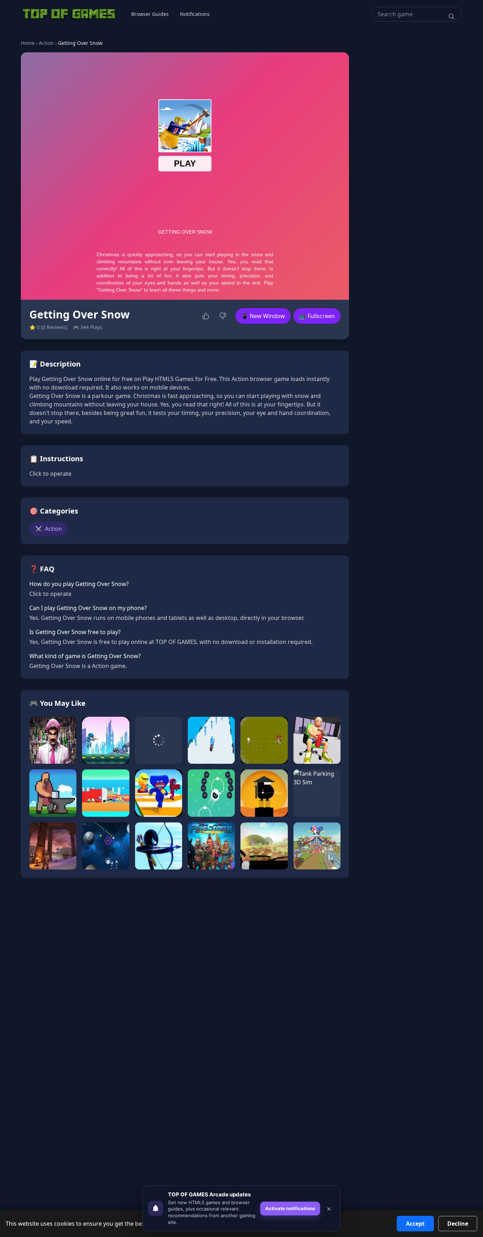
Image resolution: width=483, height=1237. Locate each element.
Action (46, 43)
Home (28, 43)
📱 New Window (263, 316)
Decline (457, 1223)
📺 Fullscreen (317, 316)
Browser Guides (150, 14)
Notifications (195, 14)
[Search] (451, 16)
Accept (415, 1223)
